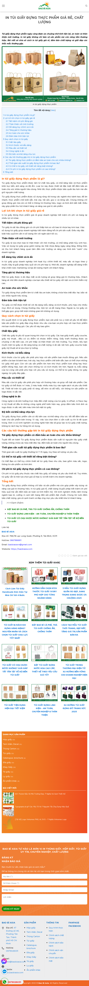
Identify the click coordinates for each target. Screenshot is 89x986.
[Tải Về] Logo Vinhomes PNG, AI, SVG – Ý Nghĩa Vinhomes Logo (41, 819)
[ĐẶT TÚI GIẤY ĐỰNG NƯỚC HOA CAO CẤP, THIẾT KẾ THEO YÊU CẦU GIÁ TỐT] (44, 652)
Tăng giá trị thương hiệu (18, 130)
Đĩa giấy (7, 762)
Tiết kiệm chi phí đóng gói (19, 121)
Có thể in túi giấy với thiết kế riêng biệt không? (29, 166)
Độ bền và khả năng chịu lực (20, 154)
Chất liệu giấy (13, 142)
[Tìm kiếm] (86, 5)
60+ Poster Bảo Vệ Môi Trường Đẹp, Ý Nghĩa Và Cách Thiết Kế (40, 794)
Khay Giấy (8, 767)
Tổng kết (8, 172)
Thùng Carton (9, 748)
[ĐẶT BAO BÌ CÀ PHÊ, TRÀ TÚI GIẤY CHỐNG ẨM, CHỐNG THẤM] (44, 612)
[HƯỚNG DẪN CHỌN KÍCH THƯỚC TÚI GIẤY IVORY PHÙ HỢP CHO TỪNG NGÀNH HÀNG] (44, 575)
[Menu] (3, 6)
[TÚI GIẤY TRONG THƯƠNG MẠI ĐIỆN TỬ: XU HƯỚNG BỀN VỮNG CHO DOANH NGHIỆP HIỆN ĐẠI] (74, 652)
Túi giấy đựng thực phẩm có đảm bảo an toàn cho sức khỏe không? (38, 160)
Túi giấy (7, 753)
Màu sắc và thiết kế (16, 148)
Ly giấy (6, 776)
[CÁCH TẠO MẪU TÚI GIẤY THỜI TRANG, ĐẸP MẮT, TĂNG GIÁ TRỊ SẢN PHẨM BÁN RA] (74, 612)
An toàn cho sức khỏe (17, 133)
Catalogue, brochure (13, 757)
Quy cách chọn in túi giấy (15, 139)
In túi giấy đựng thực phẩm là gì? (19, 115)
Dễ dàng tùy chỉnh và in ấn (20, 127)
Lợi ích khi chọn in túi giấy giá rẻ (19, 118)
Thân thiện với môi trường (19, 124)
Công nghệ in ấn (15, 151)
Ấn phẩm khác (10, 780)
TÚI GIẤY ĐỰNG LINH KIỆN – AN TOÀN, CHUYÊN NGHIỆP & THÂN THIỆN (43, 513)
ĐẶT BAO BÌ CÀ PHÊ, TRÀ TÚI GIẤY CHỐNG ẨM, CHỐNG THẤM (38, 509)
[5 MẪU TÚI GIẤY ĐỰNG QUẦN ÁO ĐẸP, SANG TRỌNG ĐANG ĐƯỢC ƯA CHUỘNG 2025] (74, 575)
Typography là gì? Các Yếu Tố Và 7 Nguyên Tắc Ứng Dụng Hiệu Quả (42, 807)
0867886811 (15, 540)
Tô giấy (6, 771)
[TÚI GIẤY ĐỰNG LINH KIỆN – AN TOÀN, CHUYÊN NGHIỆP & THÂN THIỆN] (44, 692)
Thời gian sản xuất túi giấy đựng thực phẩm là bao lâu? (33, 163)
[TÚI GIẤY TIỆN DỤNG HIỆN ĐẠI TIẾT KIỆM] (15, 692)
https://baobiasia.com (21, 548)
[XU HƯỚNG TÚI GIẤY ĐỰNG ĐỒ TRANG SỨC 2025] (74, 692)
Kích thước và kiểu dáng (18, 145)
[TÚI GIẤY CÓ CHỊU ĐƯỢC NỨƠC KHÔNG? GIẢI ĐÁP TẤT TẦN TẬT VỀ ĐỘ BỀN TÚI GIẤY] (15, 652)
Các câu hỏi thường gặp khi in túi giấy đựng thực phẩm (29, 157)
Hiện (53, 110)
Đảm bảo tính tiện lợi (17, 136)
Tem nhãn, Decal (11, 744)
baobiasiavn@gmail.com (20, 544)
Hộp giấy (7, 739)
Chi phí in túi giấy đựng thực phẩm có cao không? (31, 169)
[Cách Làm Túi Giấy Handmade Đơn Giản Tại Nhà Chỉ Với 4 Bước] (15, 576)
